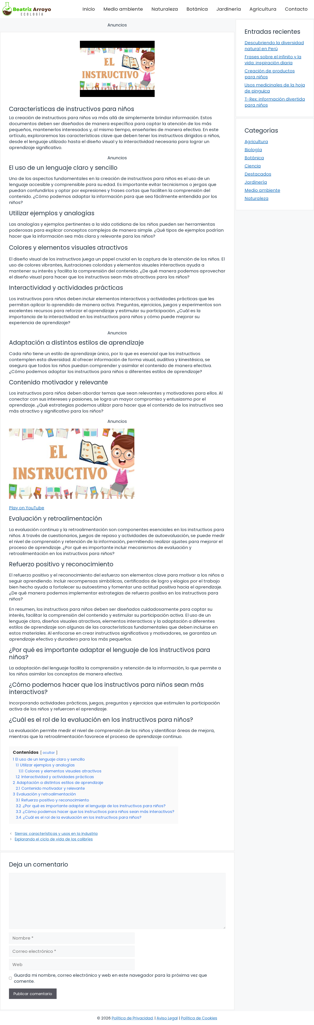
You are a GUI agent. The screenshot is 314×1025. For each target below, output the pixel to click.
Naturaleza (164, 9)
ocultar (49, 752)
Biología (253, 150)
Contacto (296, 9)
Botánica (197, 9)
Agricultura (262, 9)
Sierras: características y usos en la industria (56, 833)
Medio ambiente (123, 9)
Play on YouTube (26, 508)
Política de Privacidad (132, 1018)
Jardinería (228, 9)
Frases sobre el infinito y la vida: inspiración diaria (273, 60)
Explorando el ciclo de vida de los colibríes (54, 839)
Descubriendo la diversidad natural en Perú (274, 46)
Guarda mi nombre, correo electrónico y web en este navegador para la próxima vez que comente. (110, 978)
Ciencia (253, 166)
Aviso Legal (167, 1018)
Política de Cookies (199, 1018)
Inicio (88, 9)
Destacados (258, 174)
